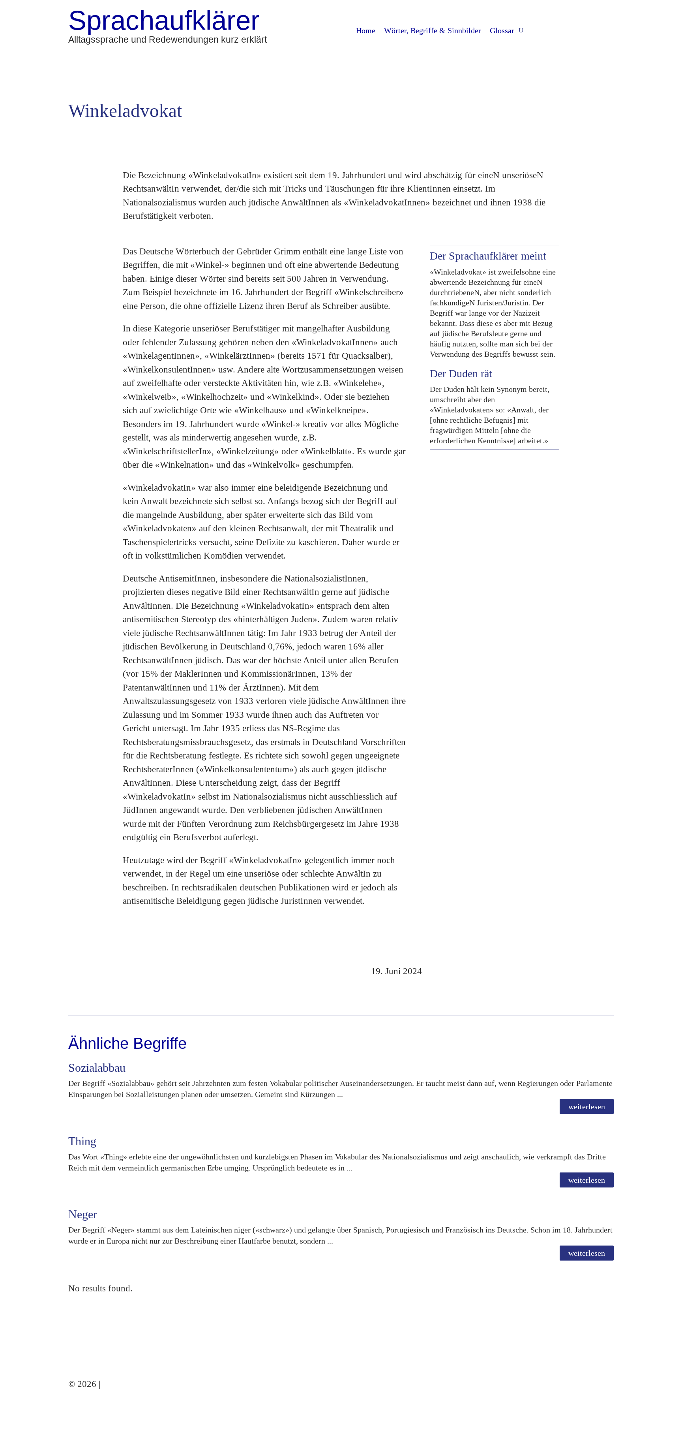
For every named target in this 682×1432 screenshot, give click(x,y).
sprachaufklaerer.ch (139, 1384)
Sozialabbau (97, 1067)
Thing (82, 1141)
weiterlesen (586, 1106)
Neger (82, 1214)
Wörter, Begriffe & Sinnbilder (432, 31)
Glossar (502, 31)
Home (365, 31)
